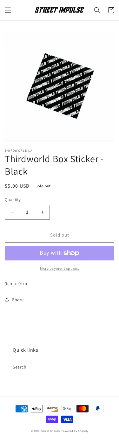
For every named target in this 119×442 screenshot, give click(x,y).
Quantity (13, 199)
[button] (8, 10)
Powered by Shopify (75, 430)
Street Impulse (51, 430)
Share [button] (18, 299)
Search (20, 367)
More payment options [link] (59, 268)
